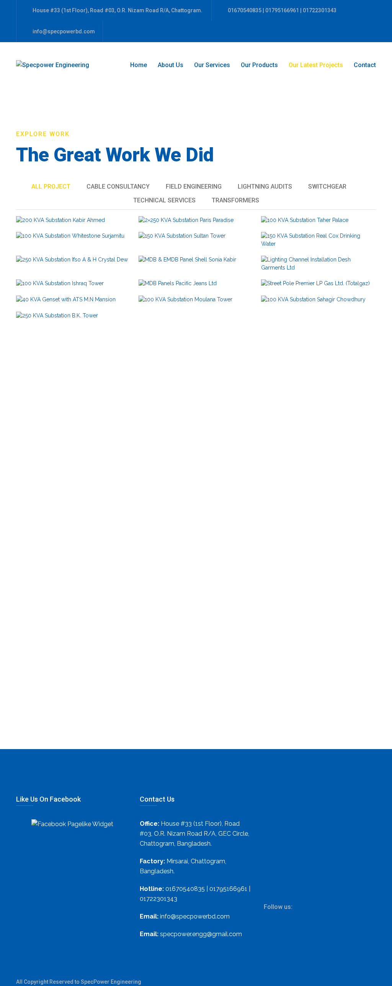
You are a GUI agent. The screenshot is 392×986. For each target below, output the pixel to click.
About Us (170, 65)
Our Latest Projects (316, 65)
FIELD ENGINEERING (194, 186)
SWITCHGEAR (327, 186)
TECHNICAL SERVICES (164, 200)
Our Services (212, 65)
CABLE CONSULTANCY (118, 186)
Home (138, 65)
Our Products (259, 65)
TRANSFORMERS (235, 200)
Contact (365, 65)
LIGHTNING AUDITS (265, 186)
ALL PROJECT (50, 186)
